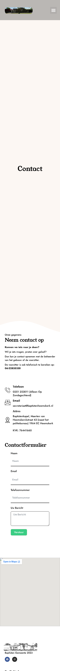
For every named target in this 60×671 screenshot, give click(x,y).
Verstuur (19, 532)
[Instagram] (14, 659)
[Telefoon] (7, 390)
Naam (14, 453)
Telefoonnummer (20, 490)
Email (14, 471)
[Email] (7, 402)
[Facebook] (7, 659)
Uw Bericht (17, 508)
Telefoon (18, 386)
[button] (53, 10)
